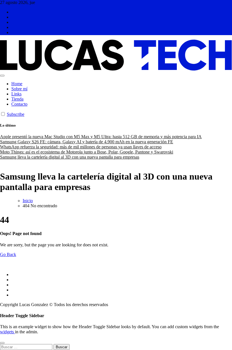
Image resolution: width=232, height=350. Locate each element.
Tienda (17, 99)
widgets (7, 331)
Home (16, 83)
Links (16, 93)
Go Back (8, 254)
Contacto (19, 104)
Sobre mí (19, 88)
